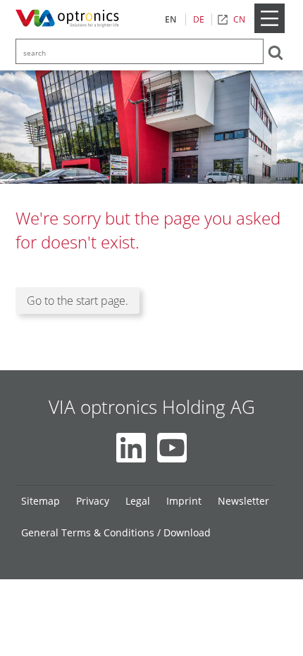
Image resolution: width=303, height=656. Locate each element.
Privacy (92, 500)
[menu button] (269, 30)
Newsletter (243, 500)
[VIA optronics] (70, 19)
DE (198, 19)
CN (239, 19)
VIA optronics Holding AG (152, 407)
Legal (137, 500)
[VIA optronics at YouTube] (172, 447)
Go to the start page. (77, 300)
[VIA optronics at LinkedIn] (131, 447)
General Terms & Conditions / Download (116, 532)
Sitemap (40, 500)
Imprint (184, 500)
